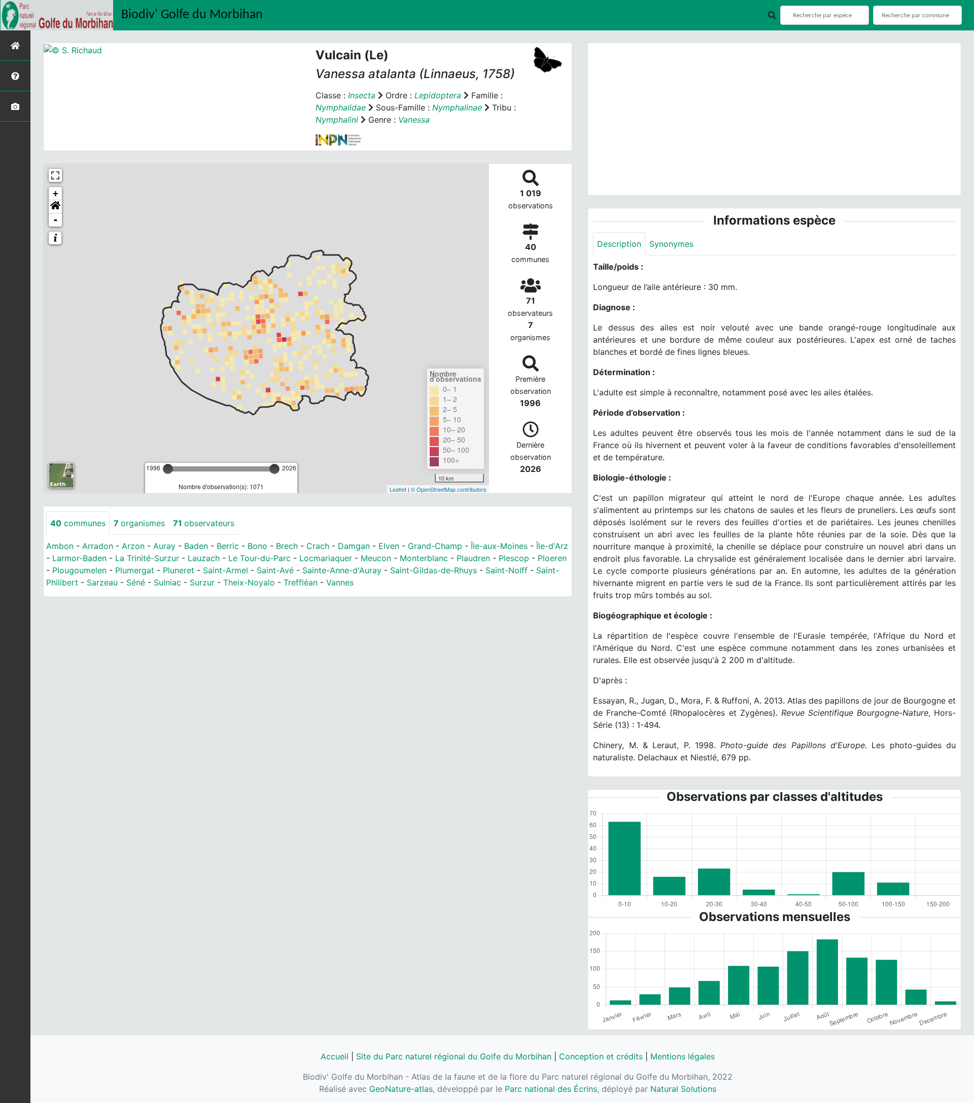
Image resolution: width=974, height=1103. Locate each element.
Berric (228, 546)
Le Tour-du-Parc (259, 558)
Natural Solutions (683, 1089)
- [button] (55, 219)
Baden (196, 546)
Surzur (202, 582)
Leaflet (398, 489)
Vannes (340, 582)
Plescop (514, 558)
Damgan (354, 546)
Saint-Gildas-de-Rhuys (433, 570)
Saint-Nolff (506, 570)
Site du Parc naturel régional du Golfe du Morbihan (453, 1056)
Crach (317, 546)
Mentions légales (682, 1056)
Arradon (97, 546)
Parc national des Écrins (551, 1089)
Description (619, 244)
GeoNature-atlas (401, 1089)
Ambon (60, 546)
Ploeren (552, 558)
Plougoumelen (79, 570)
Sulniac (167, 582)
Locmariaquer (325, 558)
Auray (164, 546)
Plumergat (134, 570)
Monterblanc (424, 558)
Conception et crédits (601, 1056)
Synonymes (671, 244)
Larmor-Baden (79, 558)
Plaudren (473, 558)
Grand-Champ (435, 546)
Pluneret (178, 570)
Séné (135, 582)
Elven (388, 546)
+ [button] (55, 193)
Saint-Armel (225, 570)
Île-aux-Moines (499, 546)
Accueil (335, 1056)
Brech (287, 546)
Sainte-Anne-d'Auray (341, 570)
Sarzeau (102, 582)
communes (78, 523)
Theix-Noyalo (249, 582)
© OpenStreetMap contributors (448, 489)
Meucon (376, 558)
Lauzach (204, 558)
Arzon (133, 546)
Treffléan (301, 582)
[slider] (168, 469)
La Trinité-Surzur (147, 558)
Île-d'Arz (552, 546)
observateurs (203, 523)
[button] (55, 206)
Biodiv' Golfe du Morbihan (192, 15)
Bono (257, 546)
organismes (139, 523)
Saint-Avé (275, 570)
